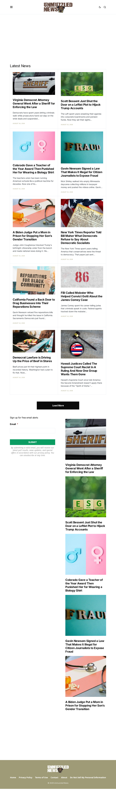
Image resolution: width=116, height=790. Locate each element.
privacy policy (44, 452)
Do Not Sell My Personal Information (88, 777)
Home (13, 777)
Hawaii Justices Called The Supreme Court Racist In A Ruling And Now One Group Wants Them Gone (79, 369)
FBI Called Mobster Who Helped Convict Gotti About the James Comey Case (81, 296)
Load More (58, 405)
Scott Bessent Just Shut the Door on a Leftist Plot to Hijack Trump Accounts (81, 104)
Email (14, 424)
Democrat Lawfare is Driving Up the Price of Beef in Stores (32, 359)
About (64, 777)
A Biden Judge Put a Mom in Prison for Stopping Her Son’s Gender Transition (32, 236)
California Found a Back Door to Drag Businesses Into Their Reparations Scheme (34, 303)
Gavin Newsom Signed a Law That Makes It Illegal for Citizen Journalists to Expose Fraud (81, 172)
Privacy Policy (25, 777)
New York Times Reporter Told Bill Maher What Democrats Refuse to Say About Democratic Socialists (81, 238)
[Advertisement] (58, 36)
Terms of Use (41, 777)
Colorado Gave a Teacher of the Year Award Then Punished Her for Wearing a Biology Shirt (33, 169)
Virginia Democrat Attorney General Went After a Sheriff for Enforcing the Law (34, 103)
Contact (54, 777)
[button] (11, 7)
